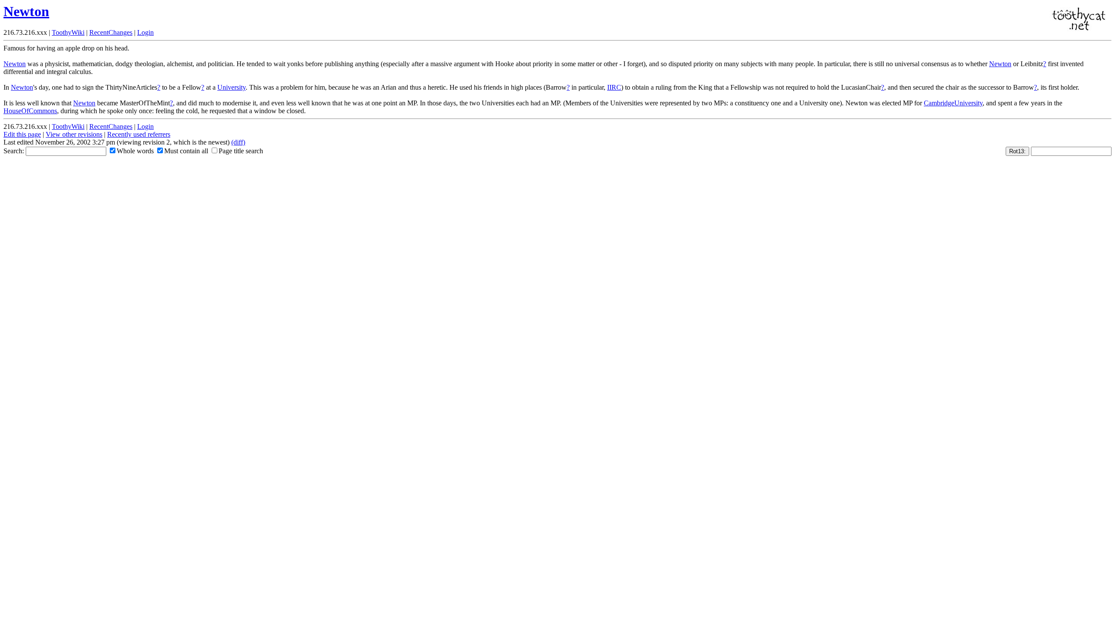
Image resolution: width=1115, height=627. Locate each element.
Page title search (241, 151)
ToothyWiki (68, 32)
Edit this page (22, 134)
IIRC (614, 87)
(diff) (238, 142)
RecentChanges (110, 32)
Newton (26, 11)
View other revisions (74, 134)
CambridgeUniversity (953, 103)
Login (145, 32)
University (231, 87)
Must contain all (186, 151)
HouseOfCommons (30, 111)
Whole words (135, 151)
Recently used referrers (138, 134)
